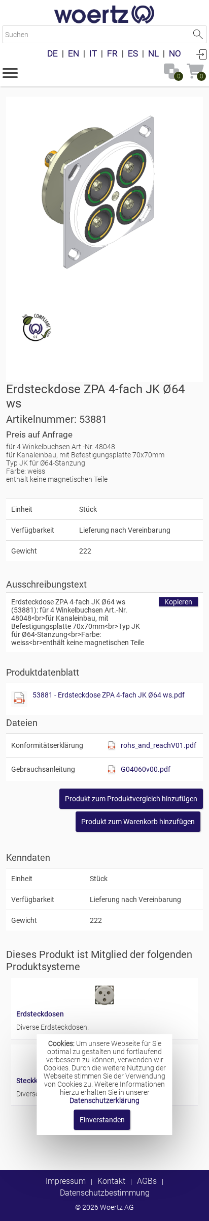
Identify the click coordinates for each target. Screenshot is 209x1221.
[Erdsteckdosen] (104, 1006)
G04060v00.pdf (145, 769)
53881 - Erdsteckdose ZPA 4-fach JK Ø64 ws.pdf (108, 695)
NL (153, 53)
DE (52, 53)
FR (112, 53)
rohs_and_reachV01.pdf (158, 745)
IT (93, 53)
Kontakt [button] (111, 1181)
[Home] (104, 15)
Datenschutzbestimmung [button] (105, 1193)
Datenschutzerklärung (104, 1100)
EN (73, 53)
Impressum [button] (66, 1181)
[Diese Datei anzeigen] (19, 699)
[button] (10, 72)
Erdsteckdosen (40, 1014)
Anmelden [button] (201, 54)
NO (175, 53)
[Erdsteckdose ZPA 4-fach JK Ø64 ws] (104, 195)
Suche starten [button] (198, 34)
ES (133, 53)
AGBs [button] (147, 1181)
